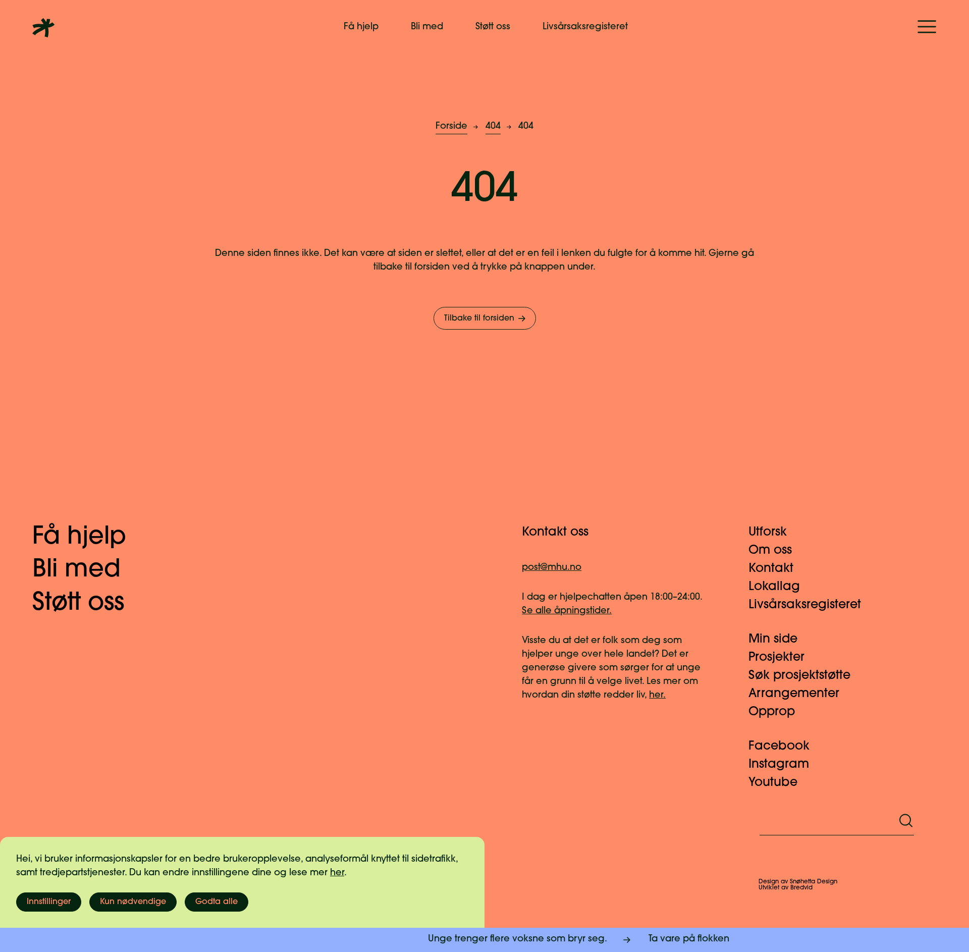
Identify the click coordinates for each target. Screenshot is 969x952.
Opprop (771, 712)
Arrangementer (793, 694)
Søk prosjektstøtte (799, 676)
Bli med (427, 27)
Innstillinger (49, 902)
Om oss (770, 551)
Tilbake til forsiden (479, 318)
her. (657, 695)
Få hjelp (361, 27)
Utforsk (767, 532)
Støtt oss (492, 27)
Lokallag (774, 587)
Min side (772, 639)
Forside (451, 126)
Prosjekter (776, 658)
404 (493, 126)
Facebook (779, 747)
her (337, 873)
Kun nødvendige (133, 902)
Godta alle (216, 902)
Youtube (772, 783)
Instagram (778, 765)
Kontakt (770, 569)
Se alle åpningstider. (567, 611)
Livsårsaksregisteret (585, 27)
